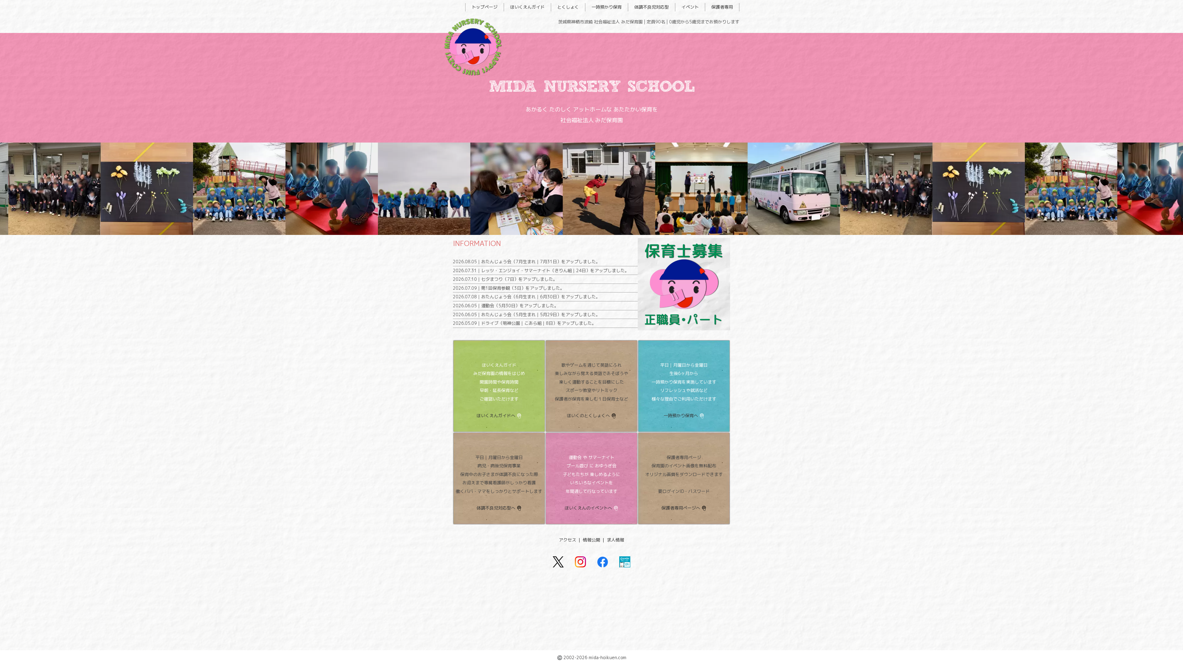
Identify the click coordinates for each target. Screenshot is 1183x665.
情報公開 (591, 540)
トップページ (485, 7)
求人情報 (615, 540)
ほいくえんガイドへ (496, 415)
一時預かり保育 (607, 7)
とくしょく (568, 7)
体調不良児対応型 (651, 7)
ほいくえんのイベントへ (588, 508)
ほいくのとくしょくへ (588, 415)
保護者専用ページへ (680, 508)
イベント (690, 7)
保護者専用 (722, 7)
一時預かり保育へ (681, 415)
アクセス (567, 540)
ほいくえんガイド (527, 7)
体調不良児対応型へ (496, 508)
